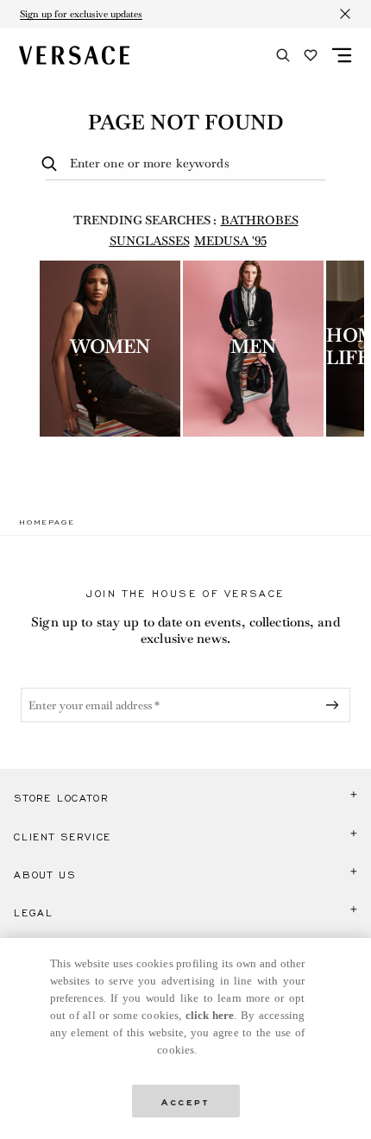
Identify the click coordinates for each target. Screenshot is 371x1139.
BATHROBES (260, 220)
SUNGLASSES (150, 241)
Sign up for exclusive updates (81, 14)
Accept (185, 1100)
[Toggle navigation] (341, 55)
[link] (46, 522)
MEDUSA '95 (230, 241)
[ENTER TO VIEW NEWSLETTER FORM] (335, 704)
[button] (185, 798)
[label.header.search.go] (52, 164)
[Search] (283, 55)
